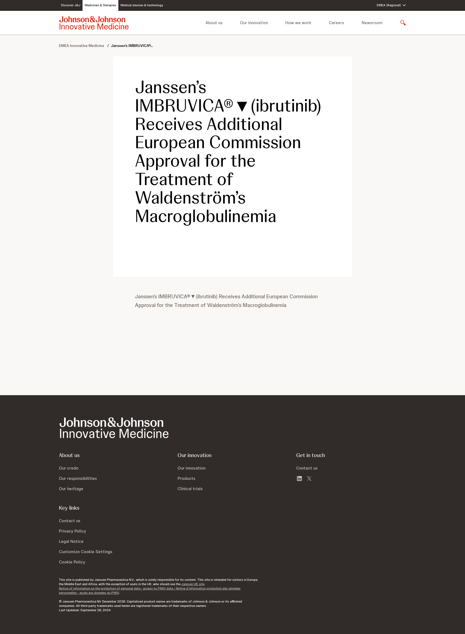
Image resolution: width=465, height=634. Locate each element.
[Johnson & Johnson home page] (94, 23)
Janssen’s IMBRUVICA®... (132, 45)
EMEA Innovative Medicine (82, 45)
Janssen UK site (192, 584)
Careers (336, 23)
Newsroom (372, 23)
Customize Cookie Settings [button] (85, 551)
